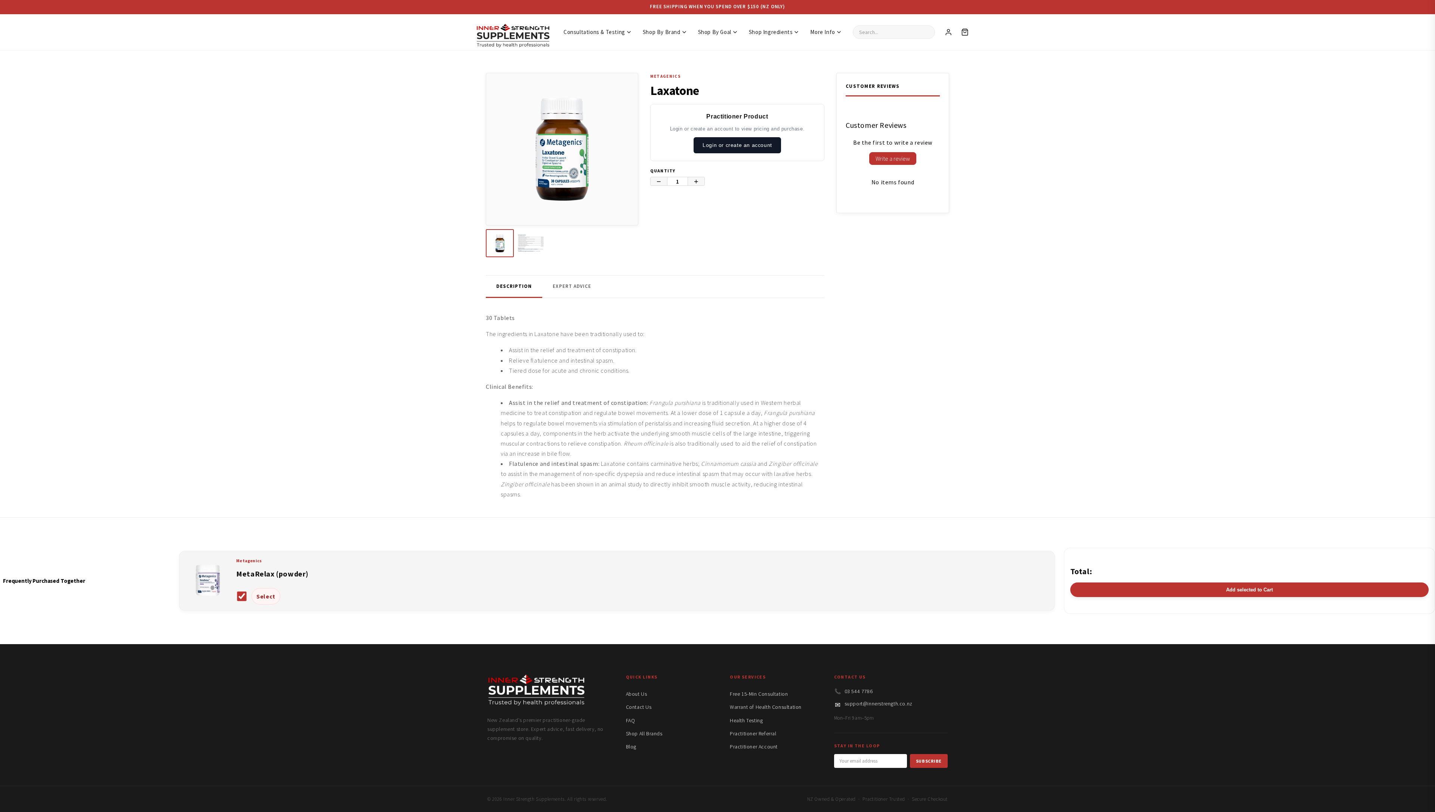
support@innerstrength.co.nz (879, 703)
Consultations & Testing (594, 32)
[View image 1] (500, 243)
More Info (822, 32)
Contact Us (639, 707)
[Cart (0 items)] (964, 32)
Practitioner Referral (753, 733)
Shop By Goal (714, 32)
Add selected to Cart (1249, 590)
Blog (631, 746)
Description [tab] (514, 286)
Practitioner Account (754, 746)
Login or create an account (737, 145)
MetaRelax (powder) (272, 573)
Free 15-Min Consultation (759, 693)
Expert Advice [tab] (572, 286)
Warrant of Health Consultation (766, 707)
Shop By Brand (662, 32)
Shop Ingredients (771, 32)
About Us (636, 693)
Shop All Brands (644, 733)
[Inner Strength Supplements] (513, 32)
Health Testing (746, 720)
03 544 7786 (859, 691)
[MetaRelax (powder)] (207, 599)
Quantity (663, 170)
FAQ (630, 720)
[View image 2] (531, 243)
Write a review (893, 158)
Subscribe (929, 761)
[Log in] (948, 32)
